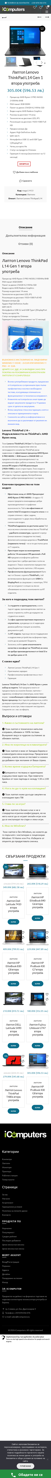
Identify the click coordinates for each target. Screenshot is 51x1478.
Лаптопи (31, 194)
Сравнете (42, 6)
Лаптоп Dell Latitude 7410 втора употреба (13, 905)
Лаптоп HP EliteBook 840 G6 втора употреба (37, 902)
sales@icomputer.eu (21, 1316)
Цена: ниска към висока (13, 1244)
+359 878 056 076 (22, 1312)
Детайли (6, 1274)
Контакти (6, 1215)
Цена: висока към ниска (13, 1248)
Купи (13, 922)
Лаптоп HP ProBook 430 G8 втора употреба (37, 1091)
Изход (5, 1282)
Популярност (8, 1232)
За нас (5, 1194)
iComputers (20, 1330)
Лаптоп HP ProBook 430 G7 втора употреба (37, 967)
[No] (47, 1459)
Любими (36, 6)
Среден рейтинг (9, 1236)
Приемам (25, 1466)
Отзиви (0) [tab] (25, 244)
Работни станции (10, 1175)
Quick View (21, 875)
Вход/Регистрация (10, 1262)
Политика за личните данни (14, 1210)
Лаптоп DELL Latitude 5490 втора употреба (13, 1029)
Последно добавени (11, 1240)
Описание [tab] (25, 227)
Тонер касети (8, 1179)
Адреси (5, 1270)
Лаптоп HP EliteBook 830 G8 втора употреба (13, 967)
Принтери (6, 1171)
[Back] (4, 17)
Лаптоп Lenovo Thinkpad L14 (29, 198)
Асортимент (7, 1202)
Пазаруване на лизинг (12, 1278)
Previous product (39, 17)
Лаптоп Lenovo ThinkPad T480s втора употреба (13, 1095)
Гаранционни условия (12, 1206)
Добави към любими (27, 172)
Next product (46, 17)
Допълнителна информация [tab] (25, 235)
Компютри (7, 1159)
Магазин (6, 1198)
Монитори (6, 1167)
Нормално (7, 1228)
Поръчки (6, 1266)
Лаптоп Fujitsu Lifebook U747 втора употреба (37, 1029)
